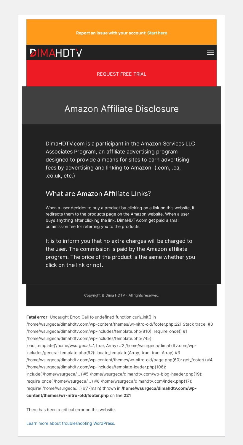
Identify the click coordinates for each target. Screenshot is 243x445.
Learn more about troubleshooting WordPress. (70, 423)
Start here (157, 32)
